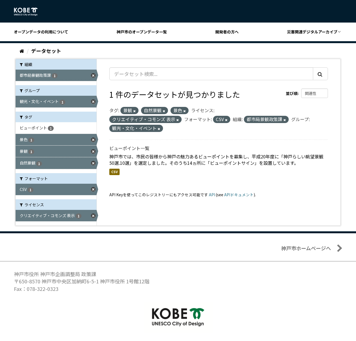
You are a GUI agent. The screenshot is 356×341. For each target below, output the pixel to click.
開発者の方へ (227, 32)
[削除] (134, 111)
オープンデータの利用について (41, 32)
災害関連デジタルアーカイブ (312, 32)
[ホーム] (21, 50)
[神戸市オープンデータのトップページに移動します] (29, 12)
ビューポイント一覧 (129, 148)
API (212, 194)
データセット (46, 50)
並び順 (292, 93)
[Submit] (320, 73)
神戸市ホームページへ (306, 248)
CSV (114, 171)
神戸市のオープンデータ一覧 (142, 32)
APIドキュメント (239, 194)
